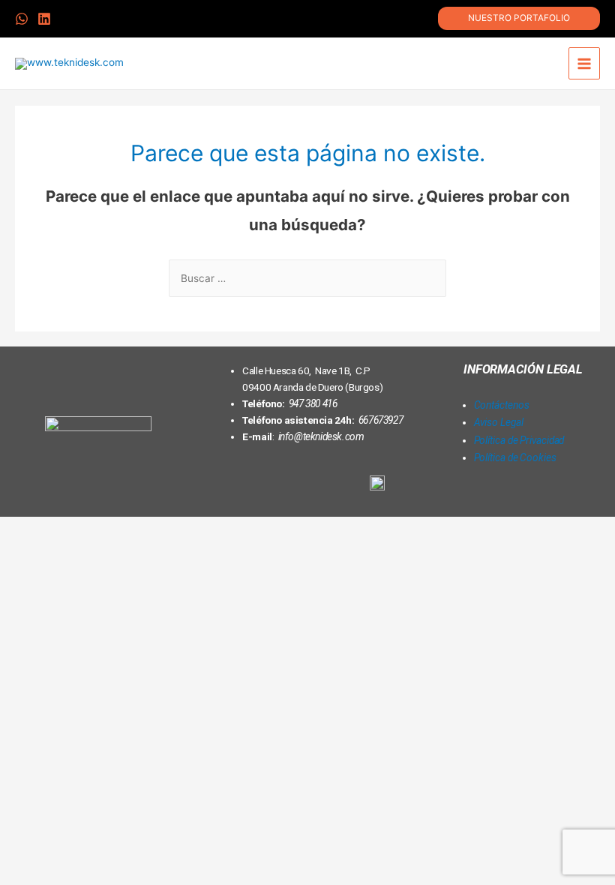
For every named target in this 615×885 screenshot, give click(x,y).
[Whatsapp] (547, 491)
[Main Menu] (584, 63)
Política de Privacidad (519, 440)
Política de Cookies (515, 458)
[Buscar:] (307, 278)
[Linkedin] (500, 491)
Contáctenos (502, 405)
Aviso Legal (499, 422)
